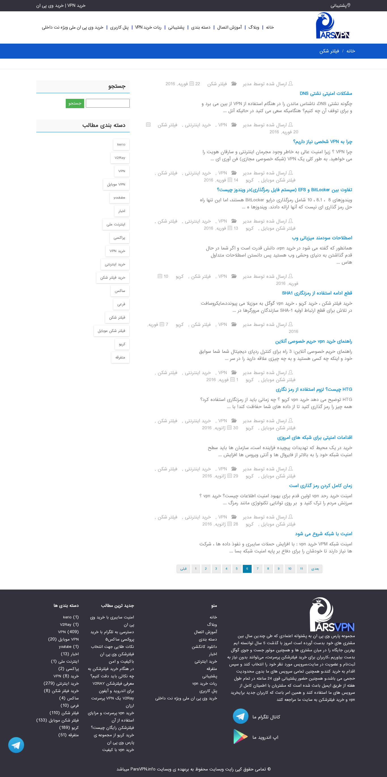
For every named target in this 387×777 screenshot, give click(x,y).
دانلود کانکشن (204, 647)
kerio (121, 144)
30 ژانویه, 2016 (220, 428)
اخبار (121, 211)
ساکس (120, 291)
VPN (222, 125)
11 (301, 568)
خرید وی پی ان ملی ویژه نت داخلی (72, 27)
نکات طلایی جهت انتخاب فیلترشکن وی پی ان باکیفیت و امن (112, 654)
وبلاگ (253, 27)
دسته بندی (200, 27)
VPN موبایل (116, 184)
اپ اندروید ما (264, 737)
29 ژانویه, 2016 (220, 476)
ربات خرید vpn (148, 27)
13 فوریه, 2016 (221, 228)
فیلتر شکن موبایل (278, 180)
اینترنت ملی (116, 224)
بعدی (315, 568)
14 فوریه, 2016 (221, 180)
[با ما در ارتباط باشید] (14, 745)
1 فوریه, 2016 (222, 379)
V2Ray (120, 158)
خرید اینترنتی (198, 125)
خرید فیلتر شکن (112, 277)
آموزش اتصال (229, 27)
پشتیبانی (339, 5)
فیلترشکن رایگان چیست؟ (112, 728)
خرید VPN (117, 251)
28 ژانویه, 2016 (220, 524)
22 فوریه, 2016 (183, 83)
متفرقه (120, 357)
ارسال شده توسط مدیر (265, 83)
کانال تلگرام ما (265, 717)
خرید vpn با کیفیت (118, 750)
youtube (119, 197)
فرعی (121, 304)
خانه (270, 27)
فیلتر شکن (217, 83)
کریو (250, 180)
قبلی (183, 568)
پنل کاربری (119, 27)
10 (290, 568)
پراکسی (119, 237)
